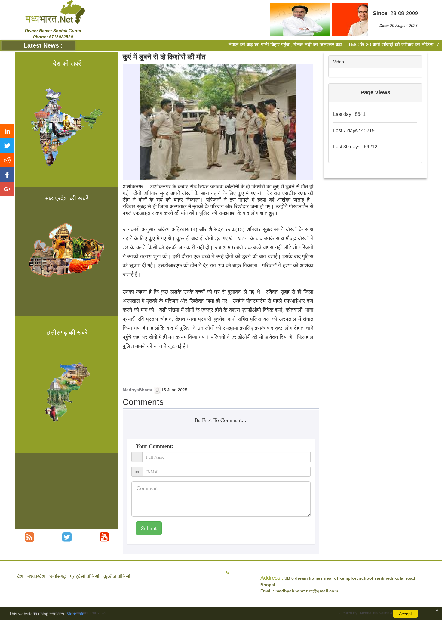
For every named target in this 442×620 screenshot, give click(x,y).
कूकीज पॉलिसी (116, 576)
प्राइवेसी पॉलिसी (84, 576)
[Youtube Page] (104, 537)
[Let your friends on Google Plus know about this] (7, 189)
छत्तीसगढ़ (57, 576)
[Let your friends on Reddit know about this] (7, 160)
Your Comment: (154, 446)
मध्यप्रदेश (36, 576)
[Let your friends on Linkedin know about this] (7, 131)
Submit (149, 528)
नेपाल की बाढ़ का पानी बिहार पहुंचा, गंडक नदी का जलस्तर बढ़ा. (269, 45)
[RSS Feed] (29, 537)
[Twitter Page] (67, 537)
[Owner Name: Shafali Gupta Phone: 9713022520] (55, 11)
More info (75, 613)
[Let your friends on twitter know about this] (7, 145)
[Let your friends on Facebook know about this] (7, 174)
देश (20, 576)
